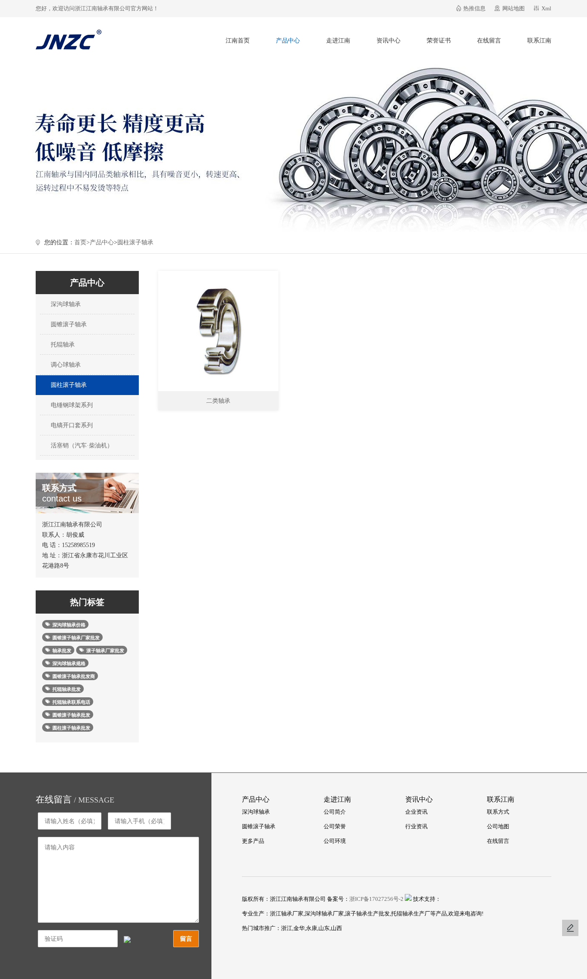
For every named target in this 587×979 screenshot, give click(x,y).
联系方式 (498, 812)
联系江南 (539, 40)
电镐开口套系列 (71, 425)
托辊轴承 (62, 344)
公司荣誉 (335, 826)
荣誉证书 (439, 40)
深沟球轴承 (65, 304)
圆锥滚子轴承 (68, 324)
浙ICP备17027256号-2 (376, 899)
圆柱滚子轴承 (135, 242)
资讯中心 (388, 40)
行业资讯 (416, 826)
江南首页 (238, 40)
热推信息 (474, 8)
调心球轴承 (65, 365)
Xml (546, 8)
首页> (82, 242)
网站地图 (513, 8)
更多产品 (253, 841)
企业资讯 (416, 812)
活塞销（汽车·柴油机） (81, 445)
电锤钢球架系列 (71, 405)
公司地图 (498, 826)
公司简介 (335, 812)
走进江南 (338, 40)
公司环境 (335, 841)
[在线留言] (570, 928)
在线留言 (489, 40)
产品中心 (288, 40)
